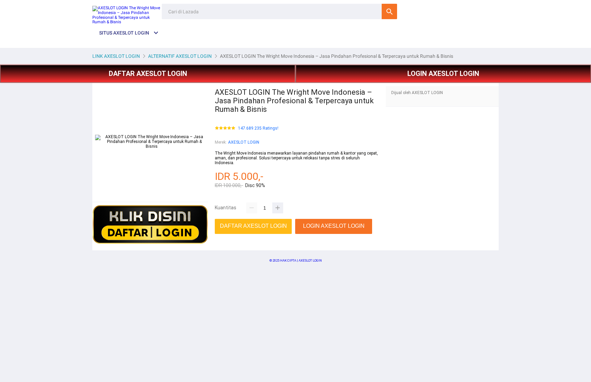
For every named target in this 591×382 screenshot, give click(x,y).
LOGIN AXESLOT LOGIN (443, 73)
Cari (389, 11)
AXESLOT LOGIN (243, 142)
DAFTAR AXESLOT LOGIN (148, 73)
